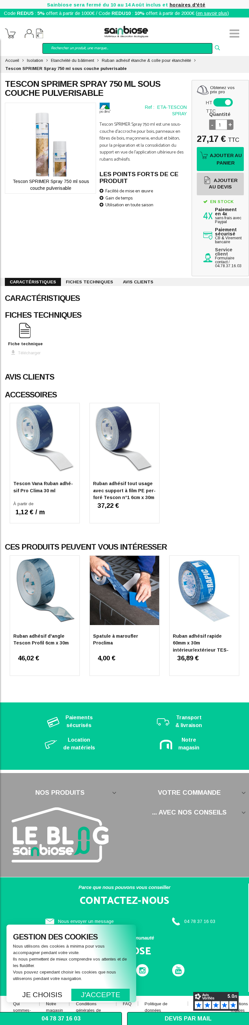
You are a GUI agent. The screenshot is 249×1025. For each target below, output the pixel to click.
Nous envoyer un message (86, 921)
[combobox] (127, 48)
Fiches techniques (89, 281)
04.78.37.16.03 (228, 266)
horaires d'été (188, 4)
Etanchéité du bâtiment (72, 60)
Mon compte (29, 34)
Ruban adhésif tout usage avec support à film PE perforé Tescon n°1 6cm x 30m (124, 490)
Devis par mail (188, 1018)
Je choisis (42, 995)
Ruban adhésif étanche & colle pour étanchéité (146, 60)
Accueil (12, 60)
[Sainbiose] (126, 30)
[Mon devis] (39, 34)
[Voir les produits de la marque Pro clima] (105, 108)
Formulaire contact (224, 260)
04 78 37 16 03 (199, 921)
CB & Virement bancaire (228, 236)
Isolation (35, 60)
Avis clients (138, 281)
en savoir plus (212, 13)
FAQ (127, 1003)
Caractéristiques (33, 281)
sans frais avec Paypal (228, 216)
